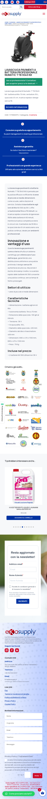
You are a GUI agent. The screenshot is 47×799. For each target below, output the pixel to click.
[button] (13, 527)
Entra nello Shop (34, 7)
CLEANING (12, 22)
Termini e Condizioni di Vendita (17, 694)
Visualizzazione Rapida (23, 502)
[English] (45, 2)
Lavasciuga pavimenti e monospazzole (28, 22)
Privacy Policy (10, 701)
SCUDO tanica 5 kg (23, 507)
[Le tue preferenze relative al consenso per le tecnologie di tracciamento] (2, 412)
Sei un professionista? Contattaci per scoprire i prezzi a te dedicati (21, 82)
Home (6, 22)
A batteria (8, 24)
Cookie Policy (10, 704)
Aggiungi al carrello (23, 516)
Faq (6, 690)
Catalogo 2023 (29, 2)
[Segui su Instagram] (7, 650)
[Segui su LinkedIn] (17, 650)
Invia (37, 775)
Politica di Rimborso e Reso (15, 697)
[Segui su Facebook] (12, 650)
